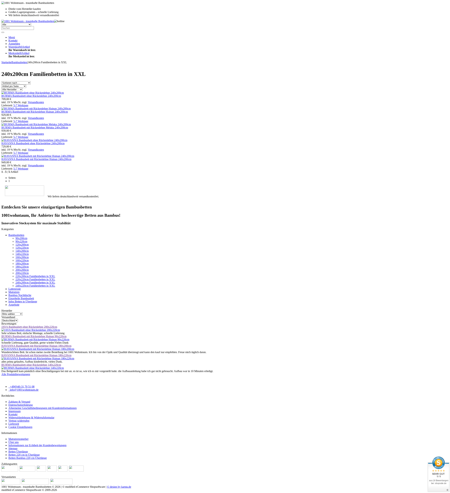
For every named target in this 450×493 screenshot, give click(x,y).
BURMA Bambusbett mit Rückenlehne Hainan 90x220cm (33, 336)
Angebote (13, 304)
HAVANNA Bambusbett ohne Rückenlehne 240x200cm (33, 143)
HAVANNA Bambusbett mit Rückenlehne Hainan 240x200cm (36, 159)
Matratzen (14, 292)
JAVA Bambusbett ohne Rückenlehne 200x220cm (29, 326)
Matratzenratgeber (18, 438)
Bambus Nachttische (19, 295)
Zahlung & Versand (19, 401)
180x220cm (22, 266)
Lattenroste (14, 288)
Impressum (14, 411)
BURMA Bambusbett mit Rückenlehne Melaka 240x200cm (34, 127)
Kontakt (12, 414)
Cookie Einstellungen (20, 427)
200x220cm (22, 273)
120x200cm (22, 244)
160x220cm (22, 260)
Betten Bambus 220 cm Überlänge (27, 457)
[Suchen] (2, 32)
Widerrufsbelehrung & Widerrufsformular (31, 417)
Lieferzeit (13, 423)
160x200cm (22, 257)
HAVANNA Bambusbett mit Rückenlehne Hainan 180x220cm (36, 355)
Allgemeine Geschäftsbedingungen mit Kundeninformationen (42, 408)
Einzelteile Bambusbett (21, 298)
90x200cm (21, 238)
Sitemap (12, 448)
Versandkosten (36, 102)
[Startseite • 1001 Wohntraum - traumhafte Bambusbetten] (27, 21)
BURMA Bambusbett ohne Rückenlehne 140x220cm (31, 364)
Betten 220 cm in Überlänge (24, 454)
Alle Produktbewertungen (15, 374)
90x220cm (21, 241)
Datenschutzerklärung (20, 404)
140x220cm (22, 254)
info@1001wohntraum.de (23, 389)
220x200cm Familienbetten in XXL (35, 276)
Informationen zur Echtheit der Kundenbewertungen (37, 445)
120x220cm (22, 247)
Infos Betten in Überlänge (22, 301)
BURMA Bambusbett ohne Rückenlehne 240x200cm (31, 95)
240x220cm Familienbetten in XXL (35, 285)
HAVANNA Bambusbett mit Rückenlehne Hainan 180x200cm (36, 345)
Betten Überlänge (18, 451)
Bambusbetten (16, 235)
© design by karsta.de (119, 486)
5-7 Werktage (20, 105)
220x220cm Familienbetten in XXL (35, 279)
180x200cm (22, 263)
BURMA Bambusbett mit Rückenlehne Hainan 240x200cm (34, 111)
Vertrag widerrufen (18, 420)
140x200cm (22, 250)
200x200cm (22, 269)
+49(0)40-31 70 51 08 (21, 386)
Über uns (13, 442)
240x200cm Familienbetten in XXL (35, 282)
